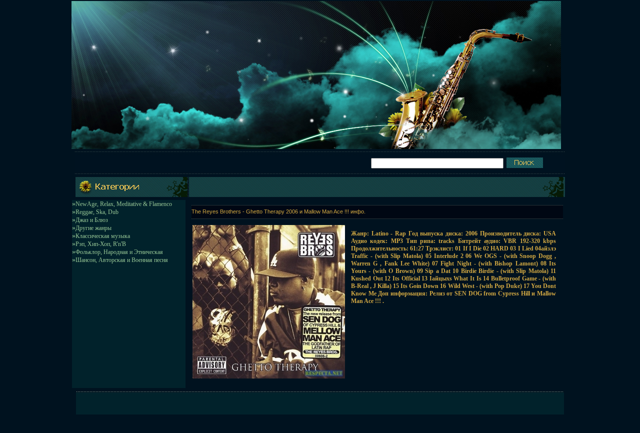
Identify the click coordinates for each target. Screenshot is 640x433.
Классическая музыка (103, 236)
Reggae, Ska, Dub (97, 212)
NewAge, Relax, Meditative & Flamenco (124, 204)
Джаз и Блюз (92, 220)
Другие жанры (94, 228)
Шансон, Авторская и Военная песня (122, 260)
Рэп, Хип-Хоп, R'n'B (101, 244)
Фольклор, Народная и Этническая (119, 252)
